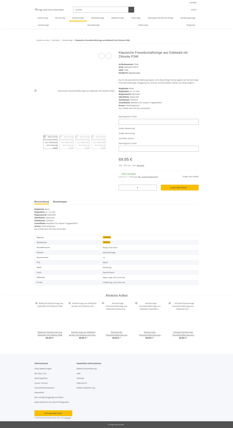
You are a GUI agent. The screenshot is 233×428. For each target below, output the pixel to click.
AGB (78, 373)
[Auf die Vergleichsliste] (102, 56)
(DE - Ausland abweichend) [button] (148, 177)
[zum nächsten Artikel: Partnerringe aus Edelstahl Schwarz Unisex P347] (196, 40)
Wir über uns (40, 373)
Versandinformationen (44, 387)
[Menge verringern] (122, 187)
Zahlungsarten (41, 378)
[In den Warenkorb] (36, 49)
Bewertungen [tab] (60, 202)
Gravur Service (41, 383)
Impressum (82, 383)
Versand (140, 165)
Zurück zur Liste (43, 40)
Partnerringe (134, 72)
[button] (177, 9)
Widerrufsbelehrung (86, 387)
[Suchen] (131, 10)
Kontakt (193, 2)
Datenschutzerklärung (87, 368)
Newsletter (39, 392)
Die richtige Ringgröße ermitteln (49, 397)
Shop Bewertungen (43, 368)
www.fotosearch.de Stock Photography (51, 402)
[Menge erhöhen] (153, 187)
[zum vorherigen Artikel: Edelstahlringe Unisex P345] (190, 40)
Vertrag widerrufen (53, 413)
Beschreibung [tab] (41, 202)
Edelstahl (107, 237)
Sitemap (80, 378)
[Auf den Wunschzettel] (109, 56)
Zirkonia (107, 242)
